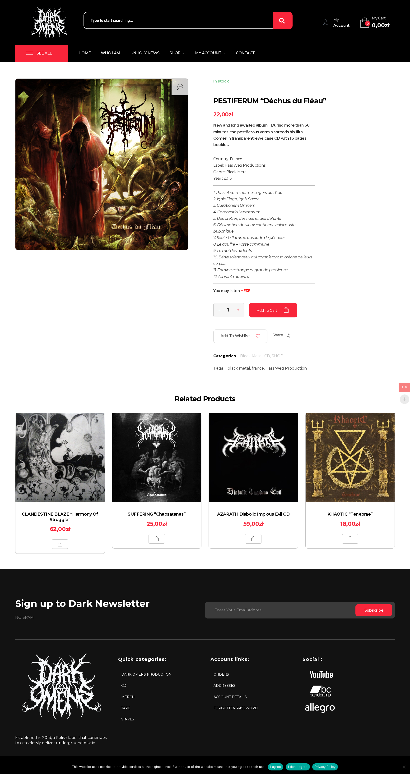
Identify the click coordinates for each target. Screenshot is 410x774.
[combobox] (178, 20)
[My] (325, 22)
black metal (239, 368)
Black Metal (251, 356)
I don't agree (298, 767)
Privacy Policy (325, 767)
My (336, 20)
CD (267, 356)
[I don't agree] (404, 767)
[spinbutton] (228, 310)
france (258, 368)
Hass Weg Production (286, 368)
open (180, 87)
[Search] (283, 20)
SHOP (277, 356)
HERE (246, 291)
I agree (275, 767)
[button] (238, 309)
